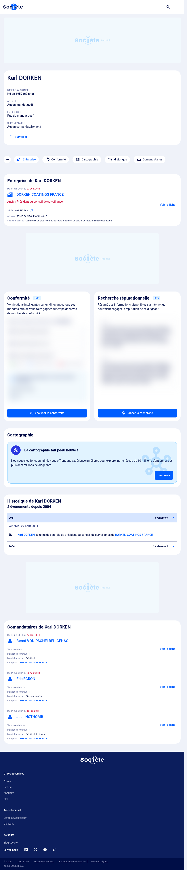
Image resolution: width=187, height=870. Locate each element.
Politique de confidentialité (72, 861)
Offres (7, 781)
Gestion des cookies (44, 861)
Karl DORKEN (26, 534)
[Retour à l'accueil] (92, 759)
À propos (8, 861)
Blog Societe (11, 842)
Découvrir (164, 475)
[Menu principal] (178, 7)
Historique (120, 159)
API (6, 798)
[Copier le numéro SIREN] (31, 210)
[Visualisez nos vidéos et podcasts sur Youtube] (45, 849)
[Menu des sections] (7, 159)
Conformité (58, 159)
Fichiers (8, 787)
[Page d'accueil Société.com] (13, 7)
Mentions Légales (99, 861)
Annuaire (9, 793)
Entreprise (29, 159)
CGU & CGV (23, 861)
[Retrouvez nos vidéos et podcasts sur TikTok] (54, 849)
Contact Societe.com (15, 817)
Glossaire (9, 823)
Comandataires (152, 159)
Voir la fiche (167, 204)
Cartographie (89, 159)
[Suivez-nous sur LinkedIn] (26, 849)
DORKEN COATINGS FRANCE (134, 534)
